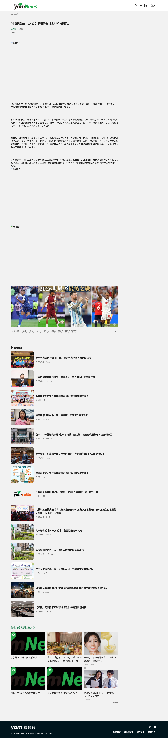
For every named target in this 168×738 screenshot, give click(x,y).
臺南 (46, 331)
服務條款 (117, 732)
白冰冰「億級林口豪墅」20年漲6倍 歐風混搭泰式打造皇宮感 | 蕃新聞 (64, 659)
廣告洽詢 (140, 732)
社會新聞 (15, 331)
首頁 (12, 14)
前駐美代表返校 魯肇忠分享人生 (62, 692)
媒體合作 (151, 732)
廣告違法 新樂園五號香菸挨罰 (25, 657)
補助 (53, 331)
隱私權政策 (128, 732)
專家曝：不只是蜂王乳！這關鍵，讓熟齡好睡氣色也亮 (100, 659)
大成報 (13, 29)
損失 (67, 331)
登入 (153, 5)
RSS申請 (144, 5)
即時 (16, 14)
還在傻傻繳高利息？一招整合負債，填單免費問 (99, 694)
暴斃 (60, 331)
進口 (38, 331)
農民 (74, 331)
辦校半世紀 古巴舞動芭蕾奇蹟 (25, 692)
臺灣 (31, 331)
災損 (24, 331)
